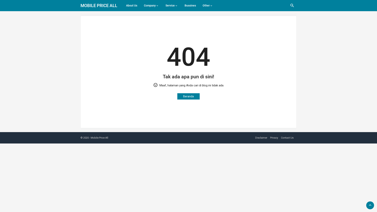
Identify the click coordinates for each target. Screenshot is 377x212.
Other (206, 5)
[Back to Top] (370, 205)
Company (150, 5)
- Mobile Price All (98, 137)
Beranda (188, 96)
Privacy (274, 137)
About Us (131, 5)
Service (170, 5)
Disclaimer (261, 137)
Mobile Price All (99, 5)
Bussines (190, 5)
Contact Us (287, 137)
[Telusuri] (292, 6)
